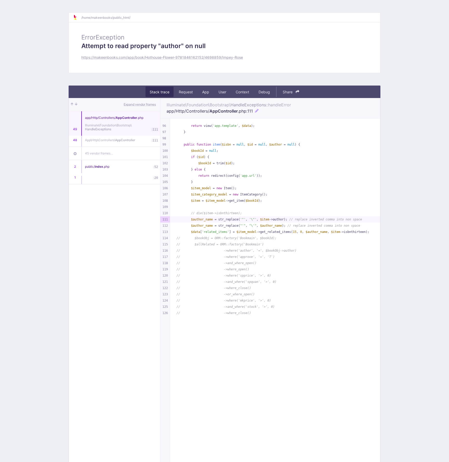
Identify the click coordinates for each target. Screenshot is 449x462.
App (205, 92)
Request (186, 92)
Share (288, 92)
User (222, 92)
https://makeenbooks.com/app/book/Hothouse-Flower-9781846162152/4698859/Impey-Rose (162, 57)
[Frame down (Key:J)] (76, 104)
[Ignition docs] (77, 17)
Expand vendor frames (140, 104)
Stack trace (159, 92)
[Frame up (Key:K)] (72, 104)
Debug (264, 92)
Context (242, 92)
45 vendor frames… (99, 153)
